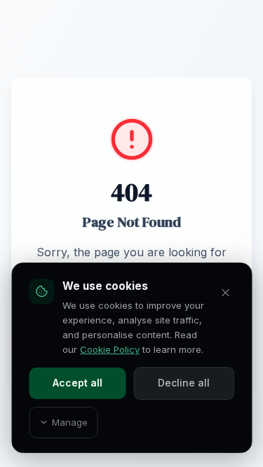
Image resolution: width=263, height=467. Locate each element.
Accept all (77, 383)
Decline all (184, 383)
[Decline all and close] (225, 292)
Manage (70, 422)
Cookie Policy (110, 349)
